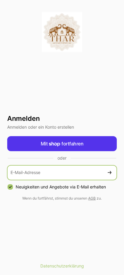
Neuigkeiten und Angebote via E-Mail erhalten (61, 186)
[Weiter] (109, 172)
